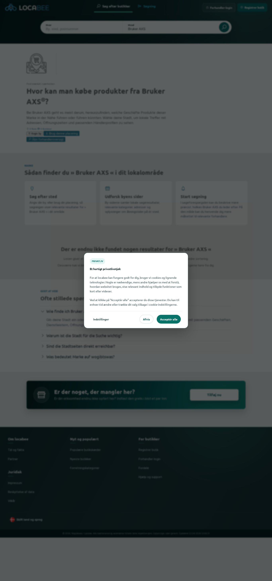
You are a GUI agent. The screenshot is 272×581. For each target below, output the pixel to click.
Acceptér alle (168, 319)
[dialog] (136, 290)
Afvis (146, 319)
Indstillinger (101, 319)
